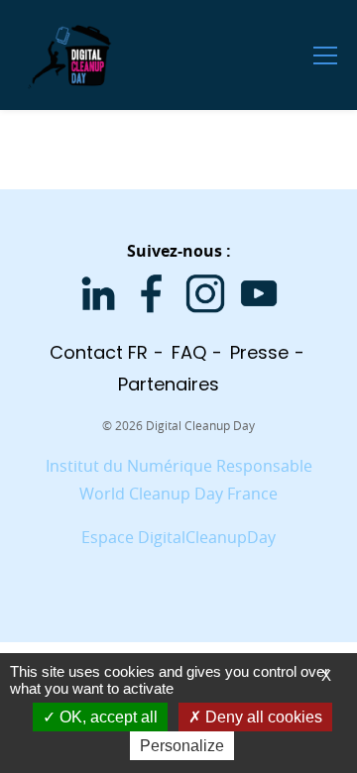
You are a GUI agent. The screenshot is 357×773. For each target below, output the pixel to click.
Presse (259, 352)
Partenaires (168, 384)
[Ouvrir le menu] (325, 55)
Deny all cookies (261, 717)
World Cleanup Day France (178, 493)
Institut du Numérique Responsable (179, 466)
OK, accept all (107, 717)
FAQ (189, 352)
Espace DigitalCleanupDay (178, 537)
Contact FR (99, 352)
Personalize (182, 745)
